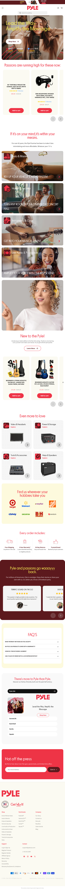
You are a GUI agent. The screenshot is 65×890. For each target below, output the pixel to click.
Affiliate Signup (6, 856)
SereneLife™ (22, 818)
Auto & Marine (6, 818)
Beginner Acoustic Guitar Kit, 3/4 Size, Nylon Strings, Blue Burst (45, 384)
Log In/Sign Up (6, 848)
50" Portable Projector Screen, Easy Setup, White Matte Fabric (16, 86)
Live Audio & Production (8, 826)
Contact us (39, 818)
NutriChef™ (22, 821)
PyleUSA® (21, 816)
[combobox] (25, 13)
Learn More (31, 348)
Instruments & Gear (7, 829)
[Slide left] (53, 119)
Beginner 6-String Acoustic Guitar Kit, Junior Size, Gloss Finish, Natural (16, 382)
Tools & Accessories (7, 837)
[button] (3, 8)
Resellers (38, 824)
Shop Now (12, 41)
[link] (22, 598)
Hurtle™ (21, 824)
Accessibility (5, 864)
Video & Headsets (7, 832)
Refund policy (33, 878)
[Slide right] (60, 119)
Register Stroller (6, 853)
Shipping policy (59, 878)
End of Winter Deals (7, 816)
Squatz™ (21, 826)
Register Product (6, 850)
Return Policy (5, 858)
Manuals (38, 821)
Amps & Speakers (6, 821)
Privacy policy (41, 878)
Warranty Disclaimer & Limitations (11, 866)
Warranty (4, 861)
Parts (3, 840)
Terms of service (50, 878)
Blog (37, 829)
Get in (52, 769)
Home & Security (6, 824)
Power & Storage (6, 834)
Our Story (38, 816)
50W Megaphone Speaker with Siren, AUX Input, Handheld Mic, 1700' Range (44, 95)
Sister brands (39, 826)
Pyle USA (8, 878)
